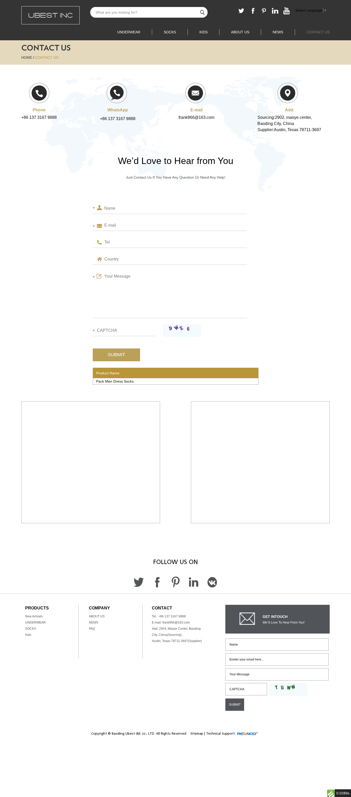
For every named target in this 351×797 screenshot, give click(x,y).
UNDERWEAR (128, 32)
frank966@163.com (196, 117)
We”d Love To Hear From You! (283, 622)
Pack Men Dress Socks (115, 381)
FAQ (92, 628)
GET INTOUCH (275, 617)
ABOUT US (97, 616)
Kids (203, 32)
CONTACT (162, 608)
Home (26, 57)
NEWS (93, 622)
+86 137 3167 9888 (117, 118)
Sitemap (196, 733)
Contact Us (318, 32)
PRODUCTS (37, 608)
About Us (240, 32)
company (99, 608)
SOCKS (170, 32)
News (278, 32)
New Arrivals (34, 616)
